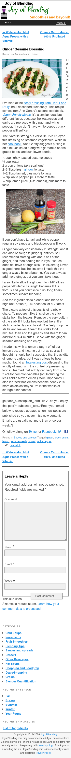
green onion (61, 437)
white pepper (44, 441)
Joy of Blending (19, 3)
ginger (28, 169)
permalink (15, 445)
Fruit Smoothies (17, 641)
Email (9, 564)
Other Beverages (17, 659)
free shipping (46, 745)
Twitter (33, 431)
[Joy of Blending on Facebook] (65, 431)
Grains (10, 677)
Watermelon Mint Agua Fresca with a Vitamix (15, 36)
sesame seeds (19, 441)
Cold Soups (13, 633)
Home (8, 22)
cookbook (14, 144)
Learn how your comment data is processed (30, 606)
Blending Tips (15, 646)
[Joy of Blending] (35, 12)
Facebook (49, 431)
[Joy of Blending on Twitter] (59, 431)
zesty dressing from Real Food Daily (34, 104)
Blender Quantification (21, 681)
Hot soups (13, 664)
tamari (32, 441)
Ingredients (13, 637)
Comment (11, 499)
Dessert (11, 655)
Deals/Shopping (16, 672)
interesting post (37, 362)
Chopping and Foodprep (22, 668)
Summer (11, 705)
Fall (8, 696)
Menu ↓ (61, 22)
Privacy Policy (43, 752)
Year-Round (13, 713)
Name (9, 547)
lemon (5, 441)
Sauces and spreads (25, 437)
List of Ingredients (15, 728)
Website (10, 580)
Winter (10, 709)
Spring (10, 700)
